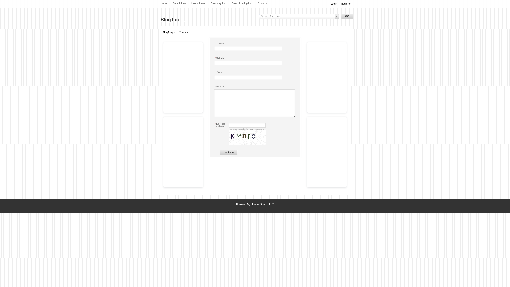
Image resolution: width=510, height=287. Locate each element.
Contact (262, 3)
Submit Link (179, 3)
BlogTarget (173, 20)
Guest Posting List (242, 3)
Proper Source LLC (263, 204)
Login (333, 3)
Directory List (218, 3)
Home (164, 3)
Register (346, 3)
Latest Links (198, 3)
